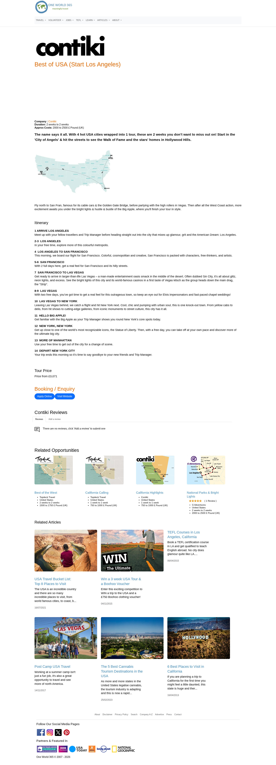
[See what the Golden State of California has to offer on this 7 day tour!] (155, 471)
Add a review (55, 419)
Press (169, 714)
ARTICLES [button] (102, 20)
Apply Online (44, 396)
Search (134, 714)
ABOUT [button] (116, 20)
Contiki (52, 121)
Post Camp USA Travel (52, 667)
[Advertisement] (138, 92)
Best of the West (45, 492)
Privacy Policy (121, 714)
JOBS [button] (69, 20)
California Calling (96, 492)
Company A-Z (146, 714)
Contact (178, 714)
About (97, 714)
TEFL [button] (79, 20)
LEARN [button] (89, 20)
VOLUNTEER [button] (55, 20)
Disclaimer (107, 714)
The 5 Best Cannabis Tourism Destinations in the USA (122, 671)
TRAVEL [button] (40, 20)
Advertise (159, 714)
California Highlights (149, 492)
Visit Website (64, 396)
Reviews (39, 419)
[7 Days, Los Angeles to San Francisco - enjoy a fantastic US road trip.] (104, 471)
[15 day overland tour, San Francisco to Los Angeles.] (206, 471)
